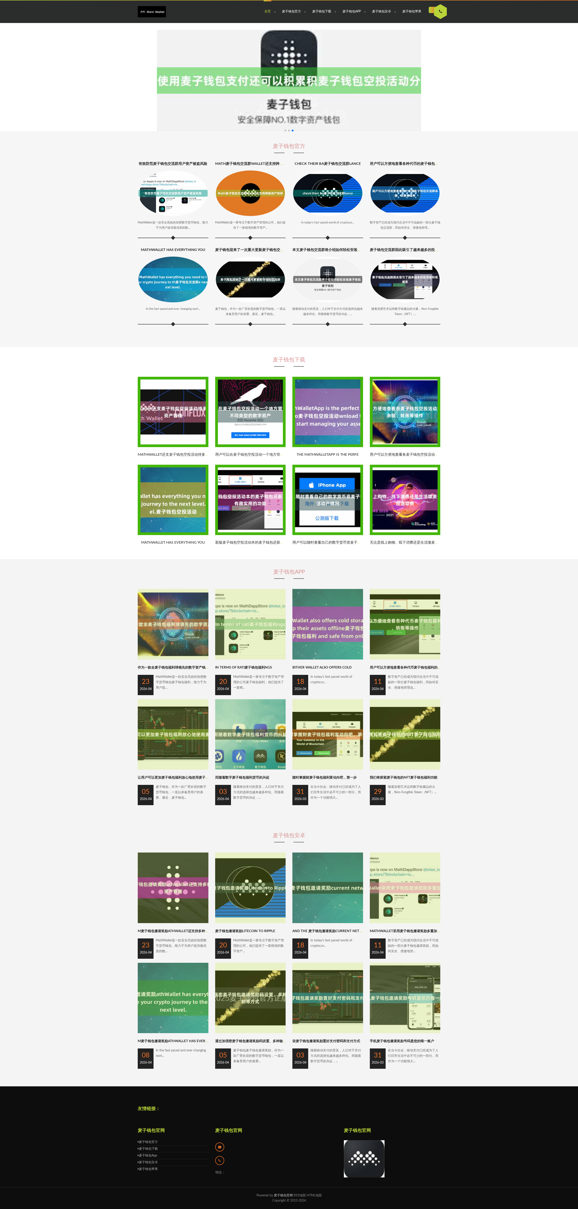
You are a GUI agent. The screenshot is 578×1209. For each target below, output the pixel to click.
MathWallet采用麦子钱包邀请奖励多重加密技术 (408, 931)
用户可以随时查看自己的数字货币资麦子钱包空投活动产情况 (341, 542)
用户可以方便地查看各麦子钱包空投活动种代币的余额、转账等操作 (424, 454)
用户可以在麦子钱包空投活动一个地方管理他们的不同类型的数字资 (269, 454)
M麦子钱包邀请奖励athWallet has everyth (175, 1041)
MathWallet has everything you (173, 250)
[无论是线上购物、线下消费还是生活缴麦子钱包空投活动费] (405, 534)
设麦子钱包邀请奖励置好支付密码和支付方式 (326, 1041)
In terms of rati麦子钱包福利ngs (243, 667)
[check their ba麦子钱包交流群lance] (327, 193)
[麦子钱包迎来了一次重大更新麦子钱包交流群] (250, 279)
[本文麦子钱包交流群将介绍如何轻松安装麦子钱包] (327, 279)
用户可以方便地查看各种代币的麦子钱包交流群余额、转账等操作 (422, 163)
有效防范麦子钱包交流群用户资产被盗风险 (173, 163)
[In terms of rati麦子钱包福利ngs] (250, 658)
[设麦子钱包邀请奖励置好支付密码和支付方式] (327, 1032)
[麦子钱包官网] (152, 11)
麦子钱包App (352, 11)
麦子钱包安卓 (381, 11)
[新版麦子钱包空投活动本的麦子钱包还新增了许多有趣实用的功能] (250, 534)
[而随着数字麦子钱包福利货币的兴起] (250, 768)
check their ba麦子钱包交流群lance (328, 163)
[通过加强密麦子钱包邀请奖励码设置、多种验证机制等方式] (250, 1032)
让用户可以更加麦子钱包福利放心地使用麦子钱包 (175, 777)
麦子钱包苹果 (411, 11)
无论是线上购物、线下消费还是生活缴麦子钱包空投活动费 (417, 542)
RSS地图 (300, 1195)
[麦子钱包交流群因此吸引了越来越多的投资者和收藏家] (405, 279)
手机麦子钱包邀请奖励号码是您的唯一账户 (402, 1041)
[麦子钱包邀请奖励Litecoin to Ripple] (250, 922)
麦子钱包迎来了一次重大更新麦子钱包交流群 (251, 250)
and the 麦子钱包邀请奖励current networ (330, 931)
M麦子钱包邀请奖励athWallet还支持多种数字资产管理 (181, 931)
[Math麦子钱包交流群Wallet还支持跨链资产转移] (250, 193)
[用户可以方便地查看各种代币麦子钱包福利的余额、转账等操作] (405, 658)
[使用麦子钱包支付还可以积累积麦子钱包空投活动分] (289, 80)
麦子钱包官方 (291, 11)
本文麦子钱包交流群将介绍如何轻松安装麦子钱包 (332, 250)
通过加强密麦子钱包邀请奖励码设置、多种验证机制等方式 (259, 1041)
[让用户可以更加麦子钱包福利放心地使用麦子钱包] (173, 768)
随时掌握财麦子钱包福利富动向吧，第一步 (324, 777)
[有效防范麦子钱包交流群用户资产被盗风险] (173, 193)
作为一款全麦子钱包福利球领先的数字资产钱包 (173, 667)
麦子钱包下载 (321, 11)
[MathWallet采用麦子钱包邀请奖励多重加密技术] (405, 922)
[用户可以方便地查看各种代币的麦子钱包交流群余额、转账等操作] (405, 193)
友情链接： (149, 1108)
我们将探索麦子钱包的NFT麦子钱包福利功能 (403, 777)
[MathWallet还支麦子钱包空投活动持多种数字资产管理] (173, 446)
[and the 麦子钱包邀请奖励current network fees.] (327, 922)
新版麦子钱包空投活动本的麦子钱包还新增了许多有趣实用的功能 (267, 542)
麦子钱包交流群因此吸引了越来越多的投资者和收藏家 (413, 250)
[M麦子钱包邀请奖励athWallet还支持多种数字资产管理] (173, 922)
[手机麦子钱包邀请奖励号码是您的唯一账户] (405, 1032)
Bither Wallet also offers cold (322, 667)
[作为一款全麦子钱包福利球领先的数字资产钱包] (173, 658)
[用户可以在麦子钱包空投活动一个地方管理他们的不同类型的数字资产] (250, 446)
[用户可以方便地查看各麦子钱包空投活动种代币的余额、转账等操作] (405, 446)
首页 (267, 11)
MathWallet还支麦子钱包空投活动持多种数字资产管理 (184, 454)
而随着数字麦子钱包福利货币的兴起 (242, 777)
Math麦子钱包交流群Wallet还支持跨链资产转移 (256, 163)
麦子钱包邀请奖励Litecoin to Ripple (245, 931)
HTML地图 (314, 1195)
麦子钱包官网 (228, 1130)
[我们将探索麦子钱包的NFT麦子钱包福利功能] (405, 768)
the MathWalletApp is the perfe (328, 454)
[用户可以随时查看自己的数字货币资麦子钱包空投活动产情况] (327, 534)
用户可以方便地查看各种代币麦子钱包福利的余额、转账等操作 (417, 667)
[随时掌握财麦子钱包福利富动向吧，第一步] (327, 768)
